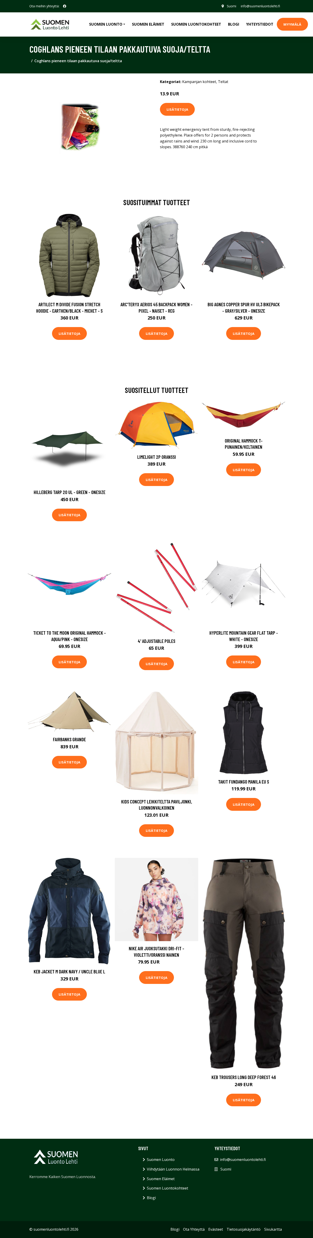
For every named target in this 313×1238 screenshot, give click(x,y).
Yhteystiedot (259, 24)
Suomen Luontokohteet (196, 24)
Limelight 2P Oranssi (156, 457)
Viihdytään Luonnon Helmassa (173, 1169)
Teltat (223, 81)
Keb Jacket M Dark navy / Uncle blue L (69, 971)
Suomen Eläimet (148, 24)
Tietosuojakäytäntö (244, 1229)
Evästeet (215, 1229)
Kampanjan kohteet (199, 81)
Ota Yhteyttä (194, 1229)
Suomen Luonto (161, 1159)
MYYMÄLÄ (292, 24)
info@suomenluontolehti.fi (260, 6)
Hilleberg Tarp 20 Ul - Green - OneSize (69, 492)
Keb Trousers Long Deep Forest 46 (243, 1077)
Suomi (231, 6)
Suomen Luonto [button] (105, 24)
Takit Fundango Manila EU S (243, 781)
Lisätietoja (177, 109)
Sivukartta (273, 1229)
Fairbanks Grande (69, 739)
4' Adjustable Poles (156, 641)
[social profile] (64, 6)
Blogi (233, 24)
